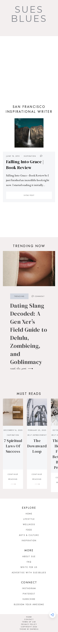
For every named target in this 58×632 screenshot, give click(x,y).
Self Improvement (37, 435)
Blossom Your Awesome (29, 604)
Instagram (29, 588)
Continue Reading (13, 476)
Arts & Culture (29, 535)
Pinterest (29, 593)
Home (29, 513)
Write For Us (28, 567)
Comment (39, 296)
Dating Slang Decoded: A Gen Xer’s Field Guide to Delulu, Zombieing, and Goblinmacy (28, 334)
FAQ (29, 561)
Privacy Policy (29, 624)
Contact (29, 619)
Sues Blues (29, 14)
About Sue (29, 556)
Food (29, 529)
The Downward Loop (37, 446)
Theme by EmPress (29, 629)
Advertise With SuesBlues (29, 572)
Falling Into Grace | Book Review (25, 164)
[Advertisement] (29, 67)
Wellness (29, 524)
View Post (29, 195)
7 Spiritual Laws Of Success (13, 446)
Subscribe (29, 599)
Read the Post (19, 368)
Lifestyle (29, 519)
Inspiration (30, 156)
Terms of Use (29, 622)
